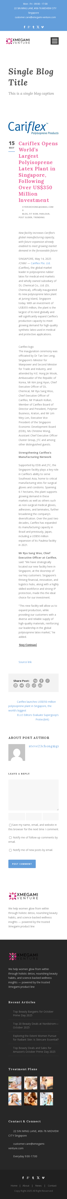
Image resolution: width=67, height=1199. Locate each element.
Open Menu (55, 41)
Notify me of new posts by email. (33, 850)
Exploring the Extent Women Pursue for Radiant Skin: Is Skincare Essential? (36, 1037)
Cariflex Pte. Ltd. (40, 263)
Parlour (44, 213)
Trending (39, 217)
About (26, 1185)
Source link (25, 662)
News (38, 1185)
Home (14, 1185)
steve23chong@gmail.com (37, 206)
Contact (52, 1185)
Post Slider (25, 217)
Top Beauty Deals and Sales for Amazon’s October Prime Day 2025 (34, 1049)
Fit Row (33, 213)
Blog (25, 213)
